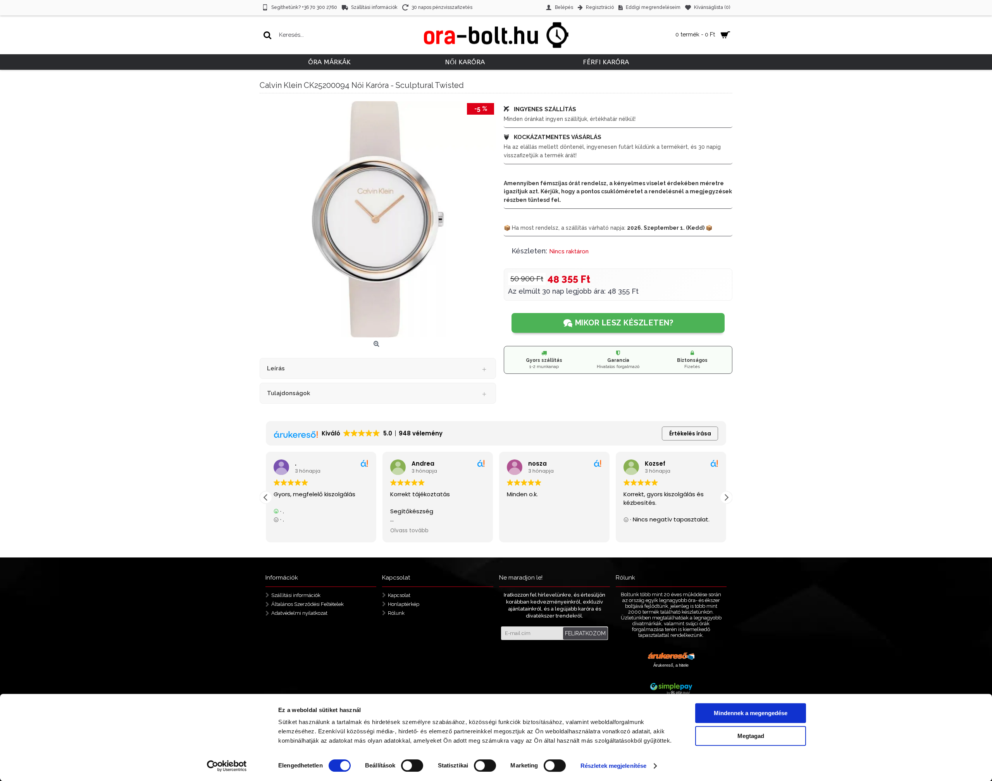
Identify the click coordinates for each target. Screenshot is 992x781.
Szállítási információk (295, 595)
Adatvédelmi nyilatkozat (299, 613)
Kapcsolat (399, 595)
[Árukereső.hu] (671, 657)
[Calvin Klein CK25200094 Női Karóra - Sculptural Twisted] (378, 219)
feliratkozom (585, 633)
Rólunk (396, 613)
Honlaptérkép (403, 604)
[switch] (412, 765)
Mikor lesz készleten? (624, 322)
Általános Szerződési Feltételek (307, 604)
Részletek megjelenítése (613, 765)
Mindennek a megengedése (750, 713)
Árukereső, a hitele (671, 665)
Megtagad (750, 736)
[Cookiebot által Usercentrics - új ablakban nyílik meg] (227, 766)
